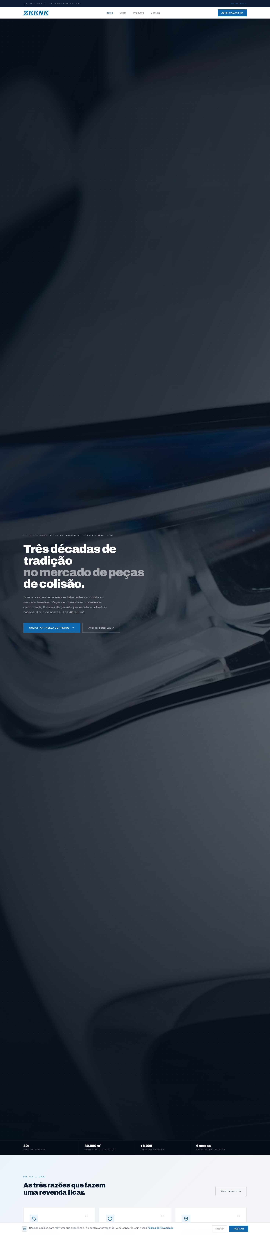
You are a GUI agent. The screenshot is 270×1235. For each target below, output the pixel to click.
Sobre (123, 12)
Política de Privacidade (161, 1227)
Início (110, 12)
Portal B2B (237, 4)
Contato (155, 12)
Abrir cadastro (232, 12)
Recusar (219, 1228)
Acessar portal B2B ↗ (101, 627)
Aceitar (239, 1228)
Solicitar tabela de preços (49, 627)
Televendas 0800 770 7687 (64, 4)
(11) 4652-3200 (32, 4)
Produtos (138, 12)
